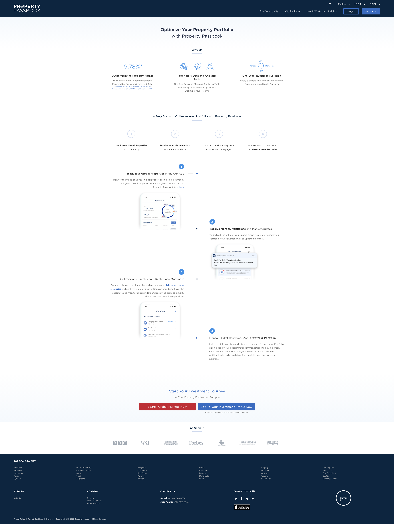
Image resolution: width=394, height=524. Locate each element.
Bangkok (141, 468)
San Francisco (329, 473)
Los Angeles (328, 468)
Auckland (18, 468)
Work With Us (93, 503)
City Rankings (292, 11)
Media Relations (94, 501)
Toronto (264, 476)
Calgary (264, 468)
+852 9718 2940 (181, 502)
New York (327, 470)
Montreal (265, 470)
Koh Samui (142, 473)
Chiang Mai (142, 470)
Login (351, 11)
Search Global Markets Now (167, 406)
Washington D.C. (330, 479)
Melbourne (18, 473)
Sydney (17, 479)
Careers (90, 498)
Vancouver (266, 479)
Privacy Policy (19, 519)
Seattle (326, 476)
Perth (16, 476)
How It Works (314, 11)
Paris (201, 479)
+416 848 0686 (178, 498)
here (181, 187)
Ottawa (264, 473)
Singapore (80, 479)
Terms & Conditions (35, 519)
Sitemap (49, 519)
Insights (332, 11)
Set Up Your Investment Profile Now (227, 406)
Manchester (204, 476)
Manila (78, 473)
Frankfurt (203, 470)
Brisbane (18, 470)
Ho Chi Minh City (83, 468)
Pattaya (141, 476)
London (202, 473)
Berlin (202, 468)
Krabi (78, 476)
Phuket (140, 479)
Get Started (371, 11)
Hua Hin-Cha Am (83, 470)
